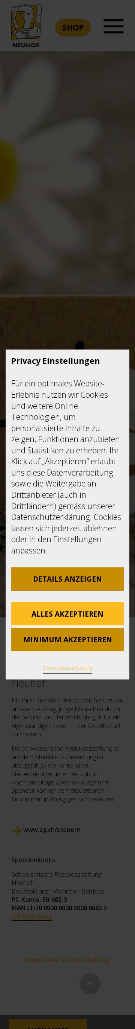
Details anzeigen (67, 579)
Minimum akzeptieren (67, 639)
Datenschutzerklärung (67, 667)
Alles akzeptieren (68, 614)
